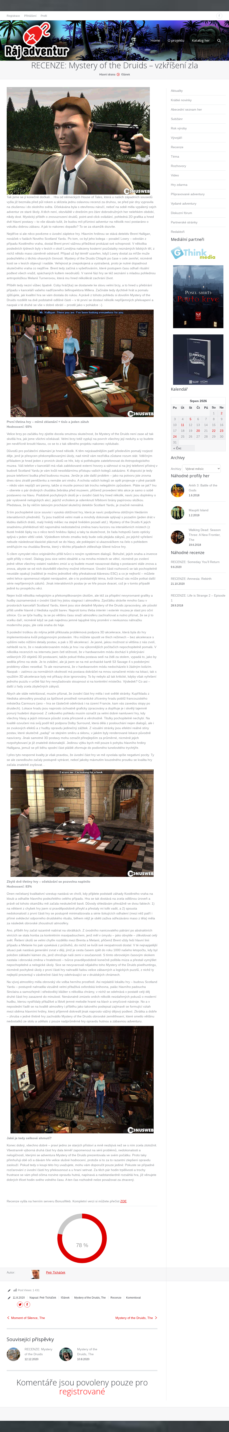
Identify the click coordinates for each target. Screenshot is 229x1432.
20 (198, 430)
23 (221, 430)
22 (214, 430)
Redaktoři (177, 231)
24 (175, 436)
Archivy (176, 469)
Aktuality (177, 90)
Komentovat (133, 1297)
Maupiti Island (198, 510)
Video (175, 175)
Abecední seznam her (186, 109)
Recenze (115, 1297)
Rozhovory (178, 166)
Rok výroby (179, 128)
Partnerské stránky (184, 222)
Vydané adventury (183, 203)
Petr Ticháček (55, 1272)
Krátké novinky (181, 100)
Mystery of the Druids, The (90, 1297)
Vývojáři (176, 137)
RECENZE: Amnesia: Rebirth (191, 578)
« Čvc (177, 448)
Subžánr (177, 119)
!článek (125, 74)
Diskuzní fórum (181, 213)
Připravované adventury (188, 194)
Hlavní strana (107, 74)
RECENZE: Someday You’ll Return (195, 562)
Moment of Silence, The (28, 1318)
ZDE (123, 1201)
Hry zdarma (179, 184)
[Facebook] (219, 16)
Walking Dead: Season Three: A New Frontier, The (205, 535)
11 (182, 425)
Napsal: (43, 1297)
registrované (82, 1391)
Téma (175, 156)
